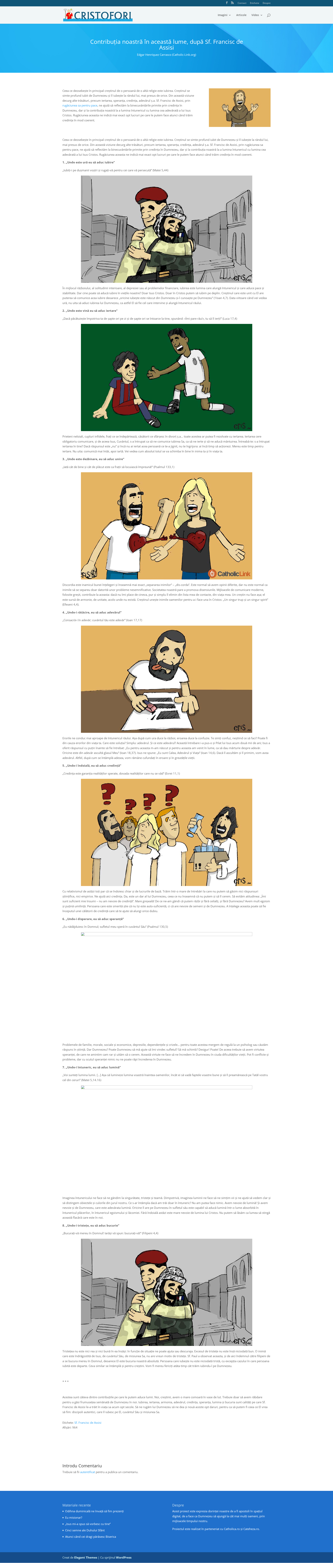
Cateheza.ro (251, 1529)
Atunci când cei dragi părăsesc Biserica (90, 1536)
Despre (267, 3)
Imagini (222, 15)
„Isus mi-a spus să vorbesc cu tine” (88, 1524)
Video (255, 15)
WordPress (123, 1557)
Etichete (254, 3)
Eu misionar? (73, 1517)
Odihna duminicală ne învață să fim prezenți (94, 1511)
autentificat (87, 1472)
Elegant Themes (85, 1557)
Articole (241, 15)
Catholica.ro (232, 1529)
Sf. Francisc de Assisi (87, 1422)
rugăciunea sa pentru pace (79, 105)
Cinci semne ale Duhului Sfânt (85, 1530)
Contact (242, 3)
